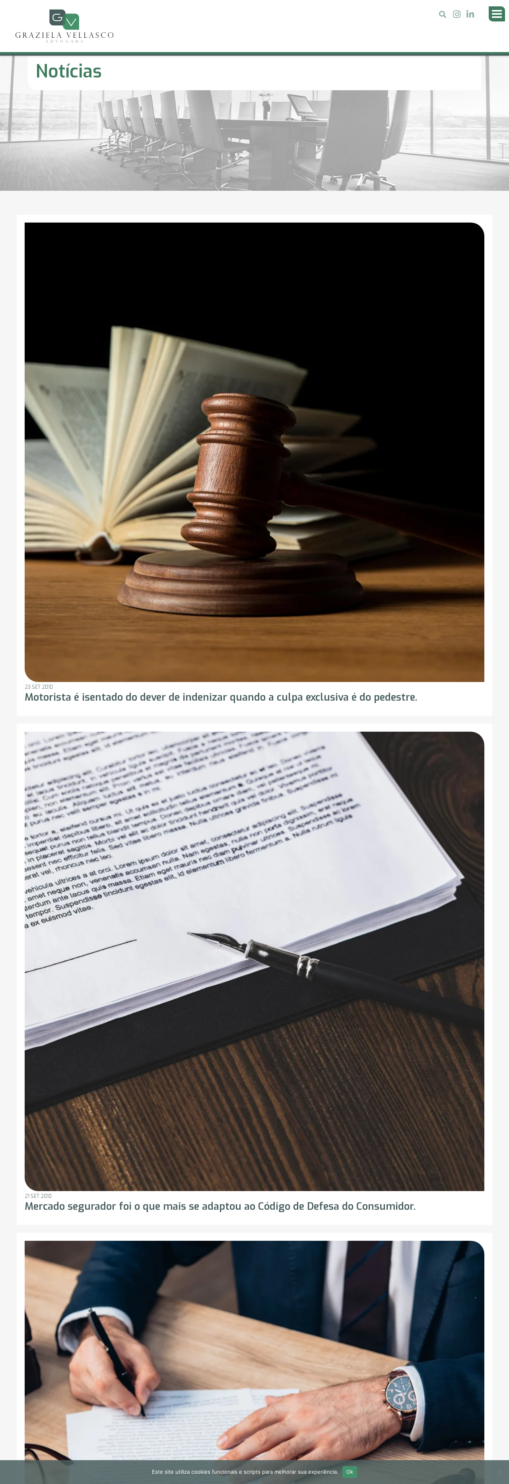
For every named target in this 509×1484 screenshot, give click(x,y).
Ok (350, 1472)
